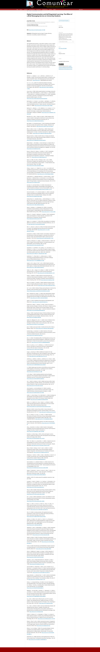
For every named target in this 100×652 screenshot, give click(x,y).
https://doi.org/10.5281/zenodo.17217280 (37, 29)
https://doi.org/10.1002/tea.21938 (47, 279)
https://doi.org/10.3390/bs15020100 (34, 317)
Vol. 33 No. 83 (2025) (63, 48)
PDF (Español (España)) (64, 20)
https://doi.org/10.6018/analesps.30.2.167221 (36, 438)
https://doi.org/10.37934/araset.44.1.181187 (46, 618)
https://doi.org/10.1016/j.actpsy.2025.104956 (35, 501)
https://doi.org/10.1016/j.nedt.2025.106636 (35, 165)
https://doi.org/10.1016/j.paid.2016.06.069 (36, 224)
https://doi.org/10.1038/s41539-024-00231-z (35, 120)
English (54, 9)
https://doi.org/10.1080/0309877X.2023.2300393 (36, 596)
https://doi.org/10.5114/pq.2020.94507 (43, 548)
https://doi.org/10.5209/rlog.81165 (33, 148)
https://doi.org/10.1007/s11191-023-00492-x (35, 324)
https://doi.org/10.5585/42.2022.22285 (34, 196)
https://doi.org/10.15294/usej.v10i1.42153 (47, 412)
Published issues (45, 9)
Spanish (50, 9)
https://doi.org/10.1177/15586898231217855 (35, 260)
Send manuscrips (32, 9)
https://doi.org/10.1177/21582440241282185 (43, 418)
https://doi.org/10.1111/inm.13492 (48, 211)
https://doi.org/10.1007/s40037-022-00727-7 (41, 572)
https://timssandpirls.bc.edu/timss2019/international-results (39, 406)
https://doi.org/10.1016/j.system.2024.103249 (36, 494)
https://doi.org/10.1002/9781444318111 (40, 302)
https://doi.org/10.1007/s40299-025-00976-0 (35, 378)
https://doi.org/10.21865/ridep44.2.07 (39, 157)
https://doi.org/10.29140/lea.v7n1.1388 (34, 371)
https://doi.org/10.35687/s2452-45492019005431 (36, 474)
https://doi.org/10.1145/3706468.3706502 (45, 174)
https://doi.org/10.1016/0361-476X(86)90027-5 (38, 639)
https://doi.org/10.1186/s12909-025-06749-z (35, 204)
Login (17, 9)
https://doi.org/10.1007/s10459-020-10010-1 (46, 285)
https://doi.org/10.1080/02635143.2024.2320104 (36, 140)
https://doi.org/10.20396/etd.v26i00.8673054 (39, 399)
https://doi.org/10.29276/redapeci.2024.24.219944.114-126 (40, 189)
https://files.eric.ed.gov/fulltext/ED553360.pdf (36, 310)
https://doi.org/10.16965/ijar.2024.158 (41, 452)
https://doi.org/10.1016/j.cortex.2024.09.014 (35, 487)
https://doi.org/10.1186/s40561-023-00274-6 (39, 509)
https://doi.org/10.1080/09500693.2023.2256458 (36, 364)
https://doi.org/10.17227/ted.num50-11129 (36, 579)
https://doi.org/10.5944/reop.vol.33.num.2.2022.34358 (37, 467)
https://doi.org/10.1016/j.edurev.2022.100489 (43, 105)
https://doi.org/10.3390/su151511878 (37, 564)
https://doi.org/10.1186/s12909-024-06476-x (35, 267)
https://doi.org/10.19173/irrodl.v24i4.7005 (41, 534)
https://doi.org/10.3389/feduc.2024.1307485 (35, 431)
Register (21, 9)
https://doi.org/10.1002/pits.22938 (46, 603)
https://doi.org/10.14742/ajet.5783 (36, 611)
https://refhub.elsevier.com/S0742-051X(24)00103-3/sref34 (38, 290)
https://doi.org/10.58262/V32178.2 (43, 625)
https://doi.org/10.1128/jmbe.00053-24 (34, 524)
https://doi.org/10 (36, 80)
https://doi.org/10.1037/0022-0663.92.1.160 (46, 272)
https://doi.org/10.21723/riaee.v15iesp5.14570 (40, 445)
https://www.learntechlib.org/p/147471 (34, 218)
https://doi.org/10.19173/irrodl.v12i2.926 (35, 385)
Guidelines (25, 9)
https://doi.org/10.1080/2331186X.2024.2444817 (42, 133)
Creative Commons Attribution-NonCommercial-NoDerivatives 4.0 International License (65, 68)
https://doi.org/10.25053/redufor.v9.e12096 (35, 392)
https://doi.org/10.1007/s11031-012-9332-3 (44, 126)
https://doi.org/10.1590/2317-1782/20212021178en (37, 253)
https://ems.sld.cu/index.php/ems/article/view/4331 (37, 98)
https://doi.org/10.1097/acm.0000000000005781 (36, 459)
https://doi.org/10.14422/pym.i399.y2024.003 (44, 328)
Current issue (38, 9)
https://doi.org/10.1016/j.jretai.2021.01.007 (35, 245)
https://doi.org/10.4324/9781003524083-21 (35, 587)
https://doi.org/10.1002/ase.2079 (33, 182)
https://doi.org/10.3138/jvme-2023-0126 (34, 335)
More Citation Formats (63, 41)
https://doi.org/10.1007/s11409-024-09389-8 (39, 297)
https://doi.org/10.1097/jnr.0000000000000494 (41, 342)
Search (81, 9)
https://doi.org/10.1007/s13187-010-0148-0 (35, 557)
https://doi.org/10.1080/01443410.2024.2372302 (36, 516)
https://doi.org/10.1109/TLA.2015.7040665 (35, 349)
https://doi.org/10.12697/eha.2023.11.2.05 (45, 238)
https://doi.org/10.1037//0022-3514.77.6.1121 (38, 356)
